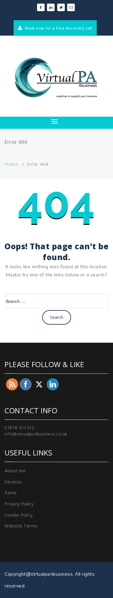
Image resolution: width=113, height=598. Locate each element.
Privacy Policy (19, 504)
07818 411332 (19, 427)
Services (13, 482)
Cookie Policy (19, 515)
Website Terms (21, 526)
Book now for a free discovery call (58, 28)
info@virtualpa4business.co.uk (36, 434)
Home (11, 164)
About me (15, 470)
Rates (11, 492)
